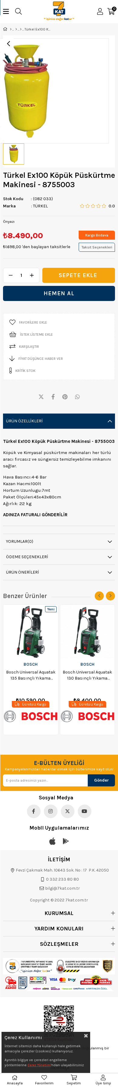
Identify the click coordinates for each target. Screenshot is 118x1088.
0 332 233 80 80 (62, 879)
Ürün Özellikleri (24, 421)
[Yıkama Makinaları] (20, 29)
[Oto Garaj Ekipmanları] (16, 29)
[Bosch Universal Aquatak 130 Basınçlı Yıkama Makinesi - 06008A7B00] (87, 632)
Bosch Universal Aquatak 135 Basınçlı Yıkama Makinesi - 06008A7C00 (30, 675)
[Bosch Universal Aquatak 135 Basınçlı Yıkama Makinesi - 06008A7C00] (30, 632)
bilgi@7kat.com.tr (62, 888)
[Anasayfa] (10, 29)
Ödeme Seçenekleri (27, 556)
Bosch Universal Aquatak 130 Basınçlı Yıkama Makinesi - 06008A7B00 (87, 675)
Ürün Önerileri (22, 572)
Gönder (101, 780)
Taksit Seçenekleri (96, 247)
